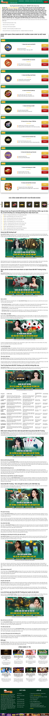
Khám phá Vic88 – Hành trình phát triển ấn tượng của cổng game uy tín (18, 674)
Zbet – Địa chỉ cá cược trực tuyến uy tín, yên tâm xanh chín (31, 657)
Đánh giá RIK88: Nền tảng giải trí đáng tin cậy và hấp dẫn (6, 674)
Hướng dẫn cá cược (13, 2)
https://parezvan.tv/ (37, 695)
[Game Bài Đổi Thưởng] (4, 1)
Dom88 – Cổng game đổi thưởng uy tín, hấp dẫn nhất (43, 674)
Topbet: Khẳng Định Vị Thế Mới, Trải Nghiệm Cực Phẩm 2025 (43, 657)
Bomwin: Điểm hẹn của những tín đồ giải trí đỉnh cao (18, 657)
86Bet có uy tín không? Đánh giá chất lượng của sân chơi (30, 674)
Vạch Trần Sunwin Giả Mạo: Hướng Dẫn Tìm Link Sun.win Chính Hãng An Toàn (6, 658)
